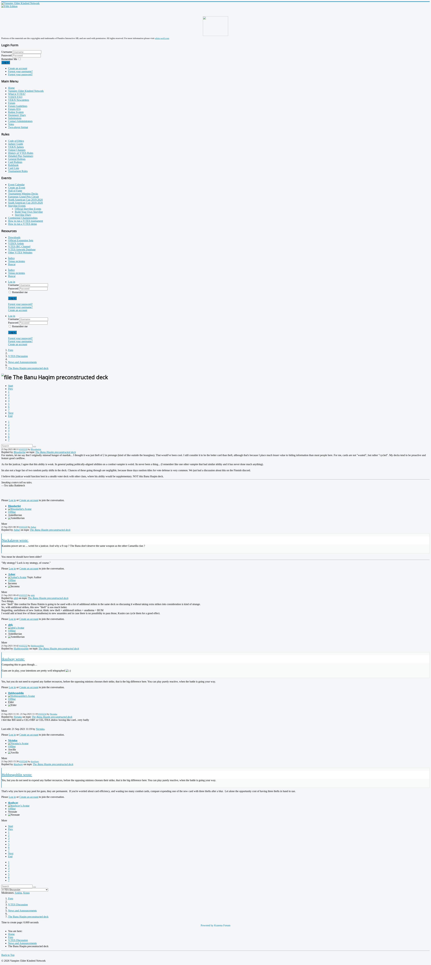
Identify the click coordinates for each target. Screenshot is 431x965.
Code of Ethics (16, 140)
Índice (11, 258)
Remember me (20, 292)
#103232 (23, 645)
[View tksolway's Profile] (18, 805)
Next (10, 413)
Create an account (17, 68)
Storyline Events (17, 205)
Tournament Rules (18, 171)
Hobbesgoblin (37, 645)
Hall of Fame (15, 190)
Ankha (18, 892)
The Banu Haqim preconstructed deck (55, 452)
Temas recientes (16, 261)
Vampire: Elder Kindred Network (26, 90)
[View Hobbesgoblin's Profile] (21, 696)
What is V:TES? (16, 93)
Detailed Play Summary (20, 156)
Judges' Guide (15, 143)
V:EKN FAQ (15, 97)
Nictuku (53, 714)
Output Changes (16, 150)
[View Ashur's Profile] (17, 577)
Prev (10, 388)
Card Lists (13, 168)
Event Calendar (16, 184)
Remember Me (9, 59)
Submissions (14, 118)
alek (33, 595)
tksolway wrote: (13, 659)
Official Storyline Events (28, 208)
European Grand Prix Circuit (23, 196)
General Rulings (16, 159)
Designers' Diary (17, 115)
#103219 (23, 449)
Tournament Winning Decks (23, 193)
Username (6, 51)
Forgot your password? (20, 74)
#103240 (23, 761)
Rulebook (13, 165)
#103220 (23, 527)
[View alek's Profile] (16, 627)
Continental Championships (23, 217)
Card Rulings (15, 162)
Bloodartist (36, 449)
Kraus (26, 892)
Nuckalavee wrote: (15, 540)
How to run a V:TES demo (22, 223)
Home (11, 87)
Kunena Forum (222, 925)
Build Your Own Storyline (29, 211)
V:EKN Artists (16, 243)
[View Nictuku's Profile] (18, 743)
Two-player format (18, 127)
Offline (12, 512)
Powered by (207, 925)
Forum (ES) (14, 109)
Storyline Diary (23, 214)
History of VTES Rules (20, 153)
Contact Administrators (20, 121)
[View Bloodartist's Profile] (19, 509)
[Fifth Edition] (9, 6)
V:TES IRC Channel (19, 246)
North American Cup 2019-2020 (25, 199)
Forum (11, 103)
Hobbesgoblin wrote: (17, 775)
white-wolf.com (162, 38)
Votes (11, 124)
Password (6, 55)
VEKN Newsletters (18, 100)
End (10, 416)
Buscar (11, 264)
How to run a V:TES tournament (25, 220)
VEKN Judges (16, 146)
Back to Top (7, 955)
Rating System (16, 112)
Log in (6, 62)
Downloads (14, 237)
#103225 (23, 595)
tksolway (35, 761)
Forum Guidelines (17, 106)
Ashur (33, 527)
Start (10, 385)
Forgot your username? (20, 71)
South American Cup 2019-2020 (25, 202)
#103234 (42, 714)
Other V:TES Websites (20, 252)
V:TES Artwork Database (22, 249)
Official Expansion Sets (20, 240)
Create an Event (16, 187)
